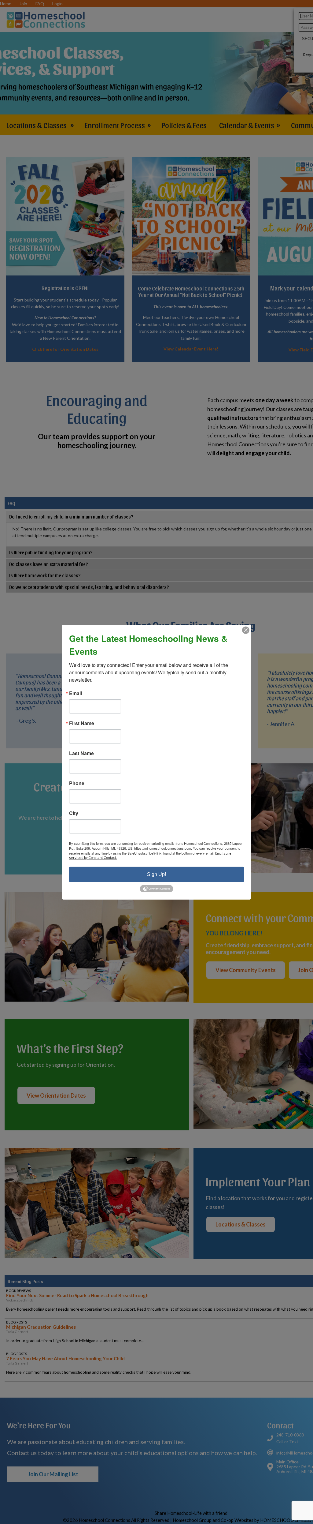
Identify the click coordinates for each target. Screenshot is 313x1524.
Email (75, 693)
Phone (76, 783)
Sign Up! (156, 874)
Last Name (81, 753)
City (73, 813)
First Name (81, 723)
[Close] (245, 630)
